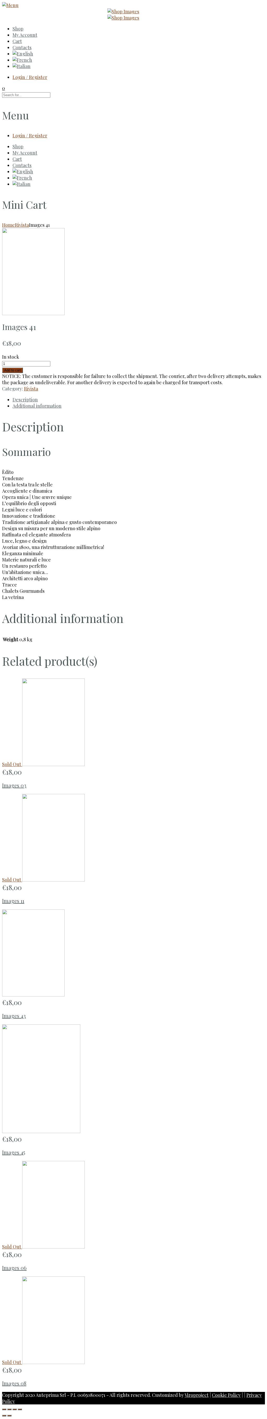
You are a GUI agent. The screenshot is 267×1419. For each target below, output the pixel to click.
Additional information (37, 406)
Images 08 (14, 1383)
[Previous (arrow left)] (4, 1415)
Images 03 (14, 785)
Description (25, 399)
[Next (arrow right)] (9, 1415)
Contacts (22, 47)
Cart (17, 41)
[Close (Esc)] (4, 1409)
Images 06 (14, 1267)
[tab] (139, 399)
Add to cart (12, 370)
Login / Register (30, 77)
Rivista (22, 225)
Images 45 (13, 1152)
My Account (25, 35)
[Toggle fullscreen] (15, 1409)
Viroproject (197, 1395)
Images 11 (13, 900)
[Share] (9, 1409)
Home (8, 225)
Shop (18, 29)
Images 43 (14, 1015)
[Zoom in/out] (20, 1409)
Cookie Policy (226, 1395)
